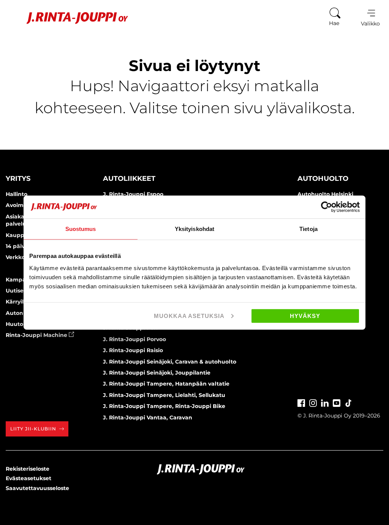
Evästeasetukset (28, 478)
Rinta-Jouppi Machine (37, 335)
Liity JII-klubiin (33, 429)
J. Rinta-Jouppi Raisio (133, 350)
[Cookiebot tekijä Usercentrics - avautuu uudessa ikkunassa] (326, 207)
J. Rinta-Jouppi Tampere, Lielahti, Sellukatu (164, 395)
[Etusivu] (68, 18)
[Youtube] (336, 402)
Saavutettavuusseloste (37, 488)
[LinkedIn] (325, 402)
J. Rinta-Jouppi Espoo (133, 194)
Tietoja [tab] (308, 229)
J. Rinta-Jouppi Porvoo (134, 339)
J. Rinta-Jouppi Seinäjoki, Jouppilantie (156, 372)
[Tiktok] (348, 402)
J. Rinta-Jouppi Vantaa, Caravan (147, 417)
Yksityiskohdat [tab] (194, 229)
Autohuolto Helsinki (325, 194)
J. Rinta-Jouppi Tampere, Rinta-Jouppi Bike (164, 406)
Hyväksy (305, 315)
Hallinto (16, 194)
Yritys (18, 178)
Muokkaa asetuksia (189, 315)
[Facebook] (301, 402)
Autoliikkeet (129, 178)
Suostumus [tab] (80, 229)
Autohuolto (322, 178)
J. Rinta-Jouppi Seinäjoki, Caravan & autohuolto (169, 361)
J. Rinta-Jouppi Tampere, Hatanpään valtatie (166, 383)
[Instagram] (313, 402)
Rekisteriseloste (27, 468)
